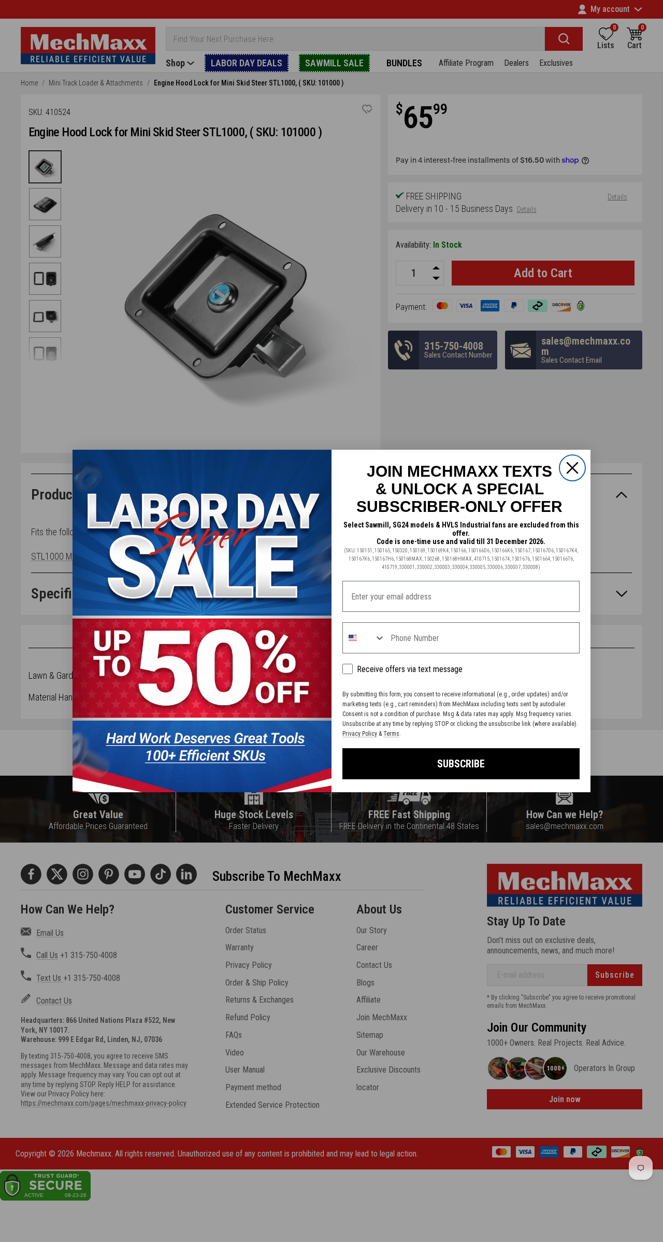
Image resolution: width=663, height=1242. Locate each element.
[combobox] (364, 638)
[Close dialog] (572, 468)
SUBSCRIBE (461, 764)
